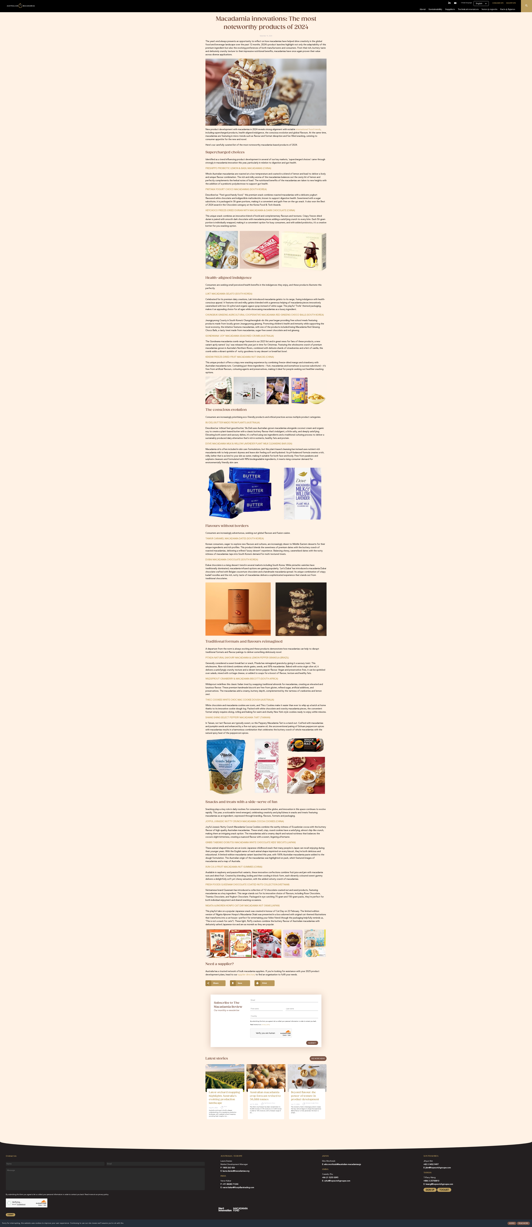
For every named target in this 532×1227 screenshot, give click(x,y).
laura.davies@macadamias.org (236, 1171)
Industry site (511, 3)
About (423, 9)
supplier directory (246, 975)
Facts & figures (507, 9)
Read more (523, 1223)
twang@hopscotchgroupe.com (439, 1184)
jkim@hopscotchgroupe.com (438, 1168)
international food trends (308, 129)
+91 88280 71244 (230, 1184)
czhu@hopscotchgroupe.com (337, 1181)
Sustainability (435, 9)
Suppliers (450, 9)
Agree (512, 1223)
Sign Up (430, 1190)
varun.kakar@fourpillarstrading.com (238, 1187)
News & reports (489, 9)
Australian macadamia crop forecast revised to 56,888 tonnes (265, 1096)
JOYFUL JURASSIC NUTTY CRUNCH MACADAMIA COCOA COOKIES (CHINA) (244, 821)
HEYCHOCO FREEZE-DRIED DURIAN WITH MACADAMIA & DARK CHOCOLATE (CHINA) (250, 210)
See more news (318, 1059)
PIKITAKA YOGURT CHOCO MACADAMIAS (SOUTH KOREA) (236, 189)
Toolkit (444, 1190)
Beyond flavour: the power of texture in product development (305, 1096)
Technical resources (468, 9)
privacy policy (266, 1024)
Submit (312, 1043)
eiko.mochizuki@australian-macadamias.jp (342, 1164)
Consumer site (497, 3)
